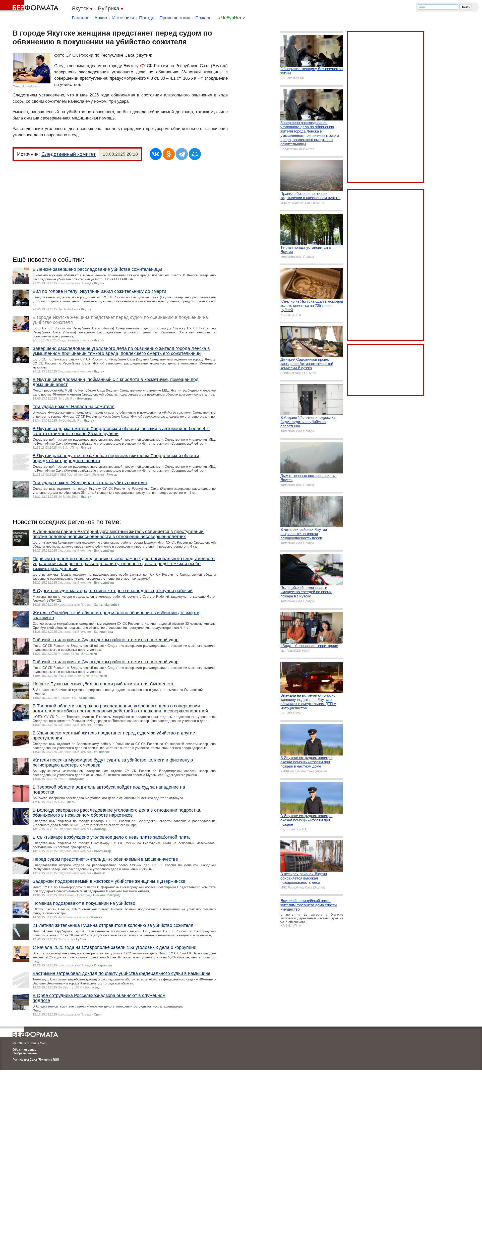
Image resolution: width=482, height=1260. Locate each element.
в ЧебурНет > (231, 17)
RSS (56, 1059)
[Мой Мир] (195, 154)
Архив (100, 17)
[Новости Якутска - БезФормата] (30, 6)
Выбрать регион (25, 1053)
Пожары (203, 17)
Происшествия (174, 17)
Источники (123, 17)
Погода (146, 17)
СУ (143, 65)
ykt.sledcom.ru (31, 86)
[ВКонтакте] (156, 154)
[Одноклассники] (169, 154)
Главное (80, 17)
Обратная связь (24, 1049)
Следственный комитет (68, 154)
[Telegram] (182, 154)
